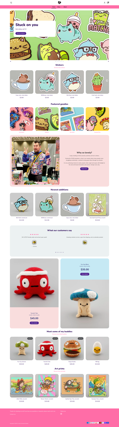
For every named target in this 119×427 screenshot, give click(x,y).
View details (34, 323)
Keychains (21, 132)
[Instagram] (61, 414)
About (65, 7)
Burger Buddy (72, 361)
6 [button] (63, 61)
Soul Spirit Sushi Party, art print (97, 217)
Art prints (72, 132)
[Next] (108, 61)
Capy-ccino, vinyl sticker (22, 95)
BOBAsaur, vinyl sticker (47, 95)
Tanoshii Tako (46, 361)
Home (53, 7)
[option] (59, 35)
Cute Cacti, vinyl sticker (97, 95)
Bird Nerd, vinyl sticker (72, 95)
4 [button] (60, 61)
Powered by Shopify (24, 423)
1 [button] (55, 61)
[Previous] (10, 61)
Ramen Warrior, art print (47, 399)
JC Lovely (18, 423)
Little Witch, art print (21, 399)
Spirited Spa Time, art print (72, 399)
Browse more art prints (59, 371)
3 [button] (58, 61)
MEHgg (97, 361)
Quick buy (21, 91)
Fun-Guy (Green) (21, 361)
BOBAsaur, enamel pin (47, 217)
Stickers (47, 132)
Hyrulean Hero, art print (97, 399)
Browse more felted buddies (59, 334)
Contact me (13, 414)
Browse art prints (21, 33)
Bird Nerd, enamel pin (21, 217)
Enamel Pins (97, 132)
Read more (84, 168)
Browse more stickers (59, 67)
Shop (58, 7)
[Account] (104, 2)
